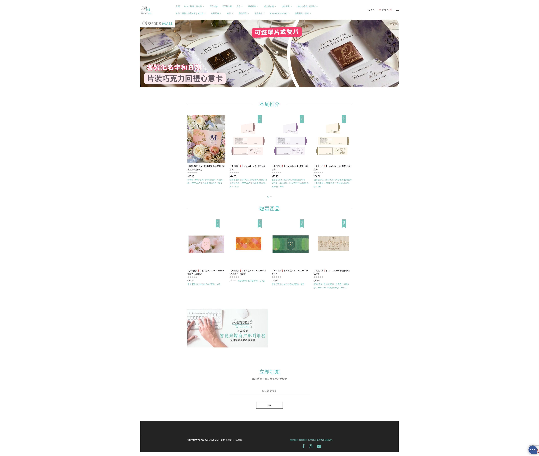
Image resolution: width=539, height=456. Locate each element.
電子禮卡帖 (227, 6)
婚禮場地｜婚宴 (302, 13)
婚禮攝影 (286, 6)
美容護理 (243, 13)
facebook (303, 446)
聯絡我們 (303, 440)
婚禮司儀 (215, 13)
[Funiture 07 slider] (269, 53)
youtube (319, 446)
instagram (310, 446)
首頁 (178, 6)
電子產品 (258, 13)
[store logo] (146, 9)
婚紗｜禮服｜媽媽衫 (306, 6)
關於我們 (294, 440)
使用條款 (320, 440)
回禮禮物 (252, 6)
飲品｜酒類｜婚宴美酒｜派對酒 (189, 13)
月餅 (238, 6)
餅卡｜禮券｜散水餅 (193, 6)
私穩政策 (312, 440)
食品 (229, 13)
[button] (268, 196)
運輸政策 (329, 440)
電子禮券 (214, 6)
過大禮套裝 (269, 6)
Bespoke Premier (278, 13)
